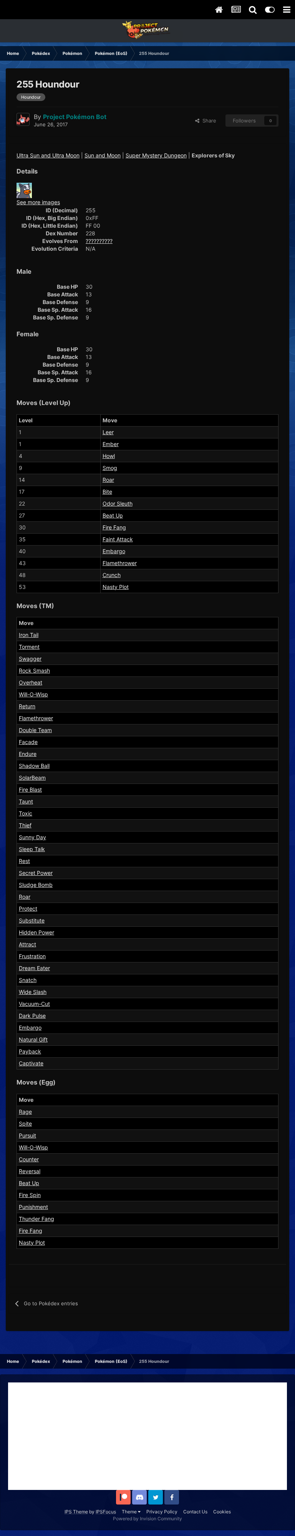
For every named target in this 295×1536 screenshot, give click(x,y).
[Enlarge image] (24, 190)
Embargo (114, 551)
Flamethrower (120, 563)
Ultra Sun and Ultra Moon (48, 155)
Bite (107, 491)
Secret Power (36, 873)
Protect (28, 908)
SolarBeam (32, 777)
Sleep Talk (32, 849)
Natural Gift (33, 1039)
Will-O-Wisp (33, 694)
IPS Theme (76, 1512)
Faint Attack (118, 539)
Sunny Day (32, 837)
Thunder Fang (36, 1218)
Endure (27, 754)
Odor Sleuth (118, 503)
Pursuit (27, 1135)
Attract (27, 944)
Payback (30, 1051)
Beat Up (113, 515)
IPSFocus (106, 1512)
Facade (28, 742)
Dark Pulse (32, 1015)
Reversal (29, 1171)
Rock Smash (34, 670)
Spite (25, 1123)
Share (207, 120)
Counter (29, 1159)
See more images (38, 202)
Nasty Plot (116, 587)
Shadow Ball (34, 765)
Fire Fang (114, 527)
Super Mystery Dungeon (156, 155)
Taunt (26, 801)
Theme (130, 1512)
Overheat (30, 682)
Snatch (27, 980)
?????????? (99, 241)
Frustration (32, 956)
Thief (25, 825)
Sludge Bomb (36, 884)
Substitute (32, 920)
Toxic (25, 813)
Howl (109, 456)
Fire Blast (30, 789)
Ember (111, 444)
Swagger (30, 658)
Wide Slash (32, 992)
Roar (108, 479)
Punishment (33, 1207)
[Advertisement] (147, 1436)
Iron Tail (28, 635)
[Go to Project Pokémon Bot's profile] (23, 119)
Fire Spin (30, 1195)
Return (27, 706)
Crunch (112, 575)
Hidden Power (36, 932)
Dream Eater (34, 968)
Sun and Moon (103, 155)
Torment (29, 646)
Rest (24, 861)
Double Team (35, 730)
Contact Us (195, 1512)
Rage (25, 1111)
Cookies (222, 1512)
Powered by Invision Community (147, 1518)
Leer (108, 432)
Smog (110, 468)
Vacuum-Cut (34, 1003)
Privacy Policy (161, 1512)
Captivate (31, 1063)
